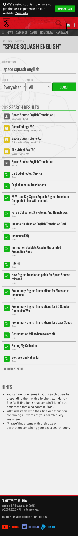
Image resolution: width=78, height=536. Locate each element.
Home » (10, 40)
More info (21, 13)
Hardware (62, 32)
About (5, 517)
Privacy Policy (21, 517)
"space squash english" (32, 46)
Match (30, 80)
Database (21, 32)
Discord (33, 527)
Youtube (14, 527)
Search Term (9, 62)
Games (34, 32)
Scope (5, 80)
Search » (19, 40)
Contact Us (40, 517)
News (10, 32)
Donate (50, 527)
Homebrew (46, 32)
